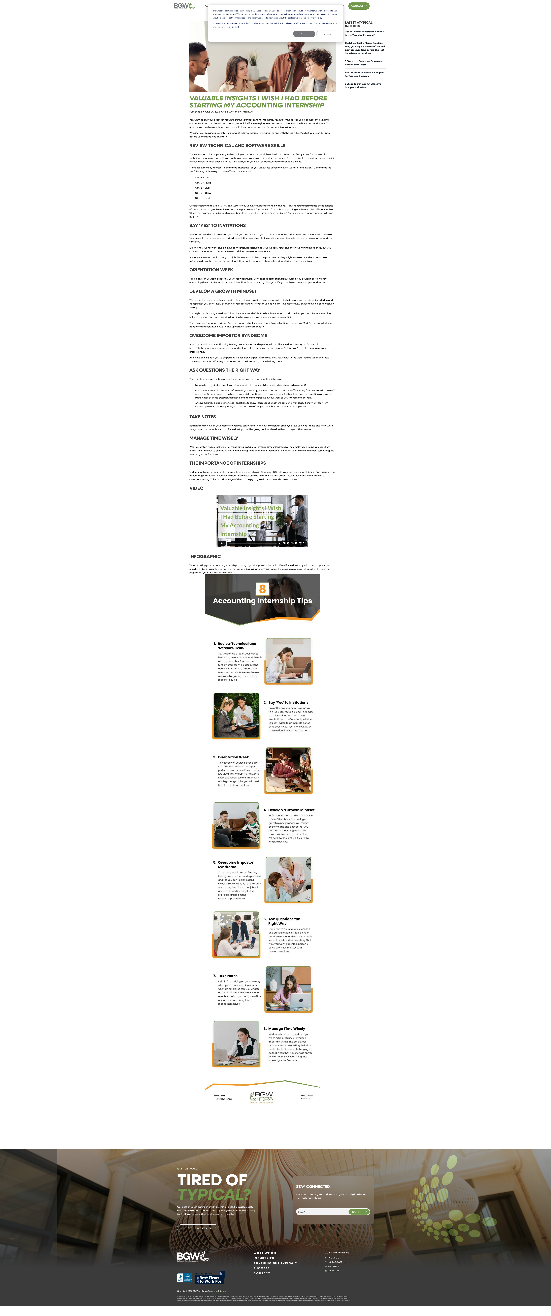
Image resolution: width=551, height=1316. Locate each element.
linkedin (333, 1270)
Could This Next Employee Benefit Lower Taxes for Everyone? (364, 33)
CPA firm (243, 132)
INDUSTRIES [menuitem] (264, 1258)
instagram (335, 1262)
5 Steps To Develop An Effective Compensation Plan (363, 85)
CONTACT (357, 6)
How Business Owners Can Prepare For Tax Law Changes (364, 74)
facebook (334, 1257)
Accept (304, 34)
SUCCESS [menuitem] (262, 1268)
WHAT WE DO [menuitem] (265, 1253)
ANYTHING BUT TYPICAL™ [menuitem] (275, 1263)
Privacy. (222, 1291)
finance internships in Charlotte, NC (256, 471)
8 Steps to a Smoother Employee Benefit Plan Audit (363, 63)
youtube (333, 1266)
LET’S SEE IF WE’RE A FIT (196, 1228)
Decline (327, 34)
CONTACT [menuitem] (262, 1273)
